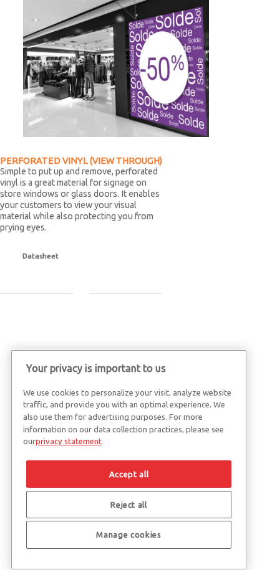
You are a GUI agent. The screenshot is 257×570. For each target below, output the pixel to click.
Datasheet (40, 256)
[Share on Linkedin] (50, 320)
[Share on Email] (65, 320)
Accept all (129, 474)
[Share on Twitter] (19, 320)
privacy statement (69, 441)
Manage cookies (128, 534)
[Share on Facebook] (3, 320)
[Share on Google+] (34, 320)
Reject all (128, 504)
